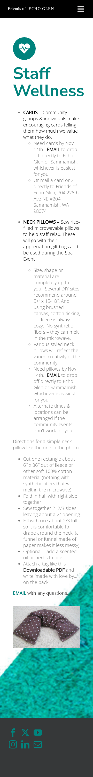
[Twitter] (25, 732)
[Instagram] (13, 744)
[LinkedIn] (25, 744)
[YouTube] (38, 732)
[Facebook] (13, 732)
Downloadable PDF (44, 570)
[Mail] (38, 744)
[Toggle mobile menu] (81, 9)
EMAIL (53, 149)
